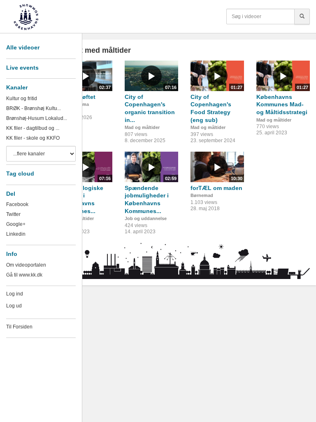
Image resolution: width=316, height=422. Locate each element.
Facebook (17, 204)
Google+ (16, 224)
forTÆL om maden (216, 188)
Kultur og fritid (21, 98)
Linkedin (16, 234)
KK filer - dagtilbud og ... (32, 128)
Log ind (14, 294)
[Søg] (302, 16)
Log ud (14, 306)
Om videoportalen (26, 265)
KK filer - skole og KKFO (33, 138)
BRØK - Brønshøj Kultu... (33, 108)
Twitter (13, 214)
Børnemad (202, 195)
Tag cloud (20, 173)
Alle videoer (23, 47)
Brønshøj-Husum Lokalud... (36, 118)
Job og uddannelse (146, 218)
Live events (22, 67)
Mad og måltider (142, 127)
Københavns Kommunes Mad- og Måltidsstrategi (281, 104)
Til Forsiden (19, 327)
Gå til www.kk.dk (24, 275)
